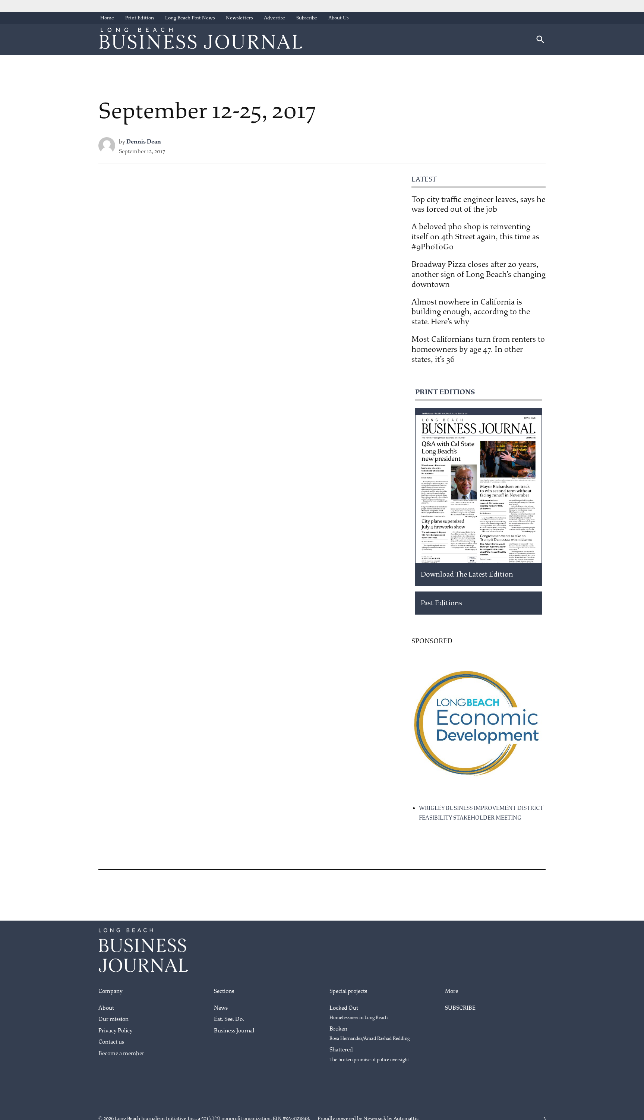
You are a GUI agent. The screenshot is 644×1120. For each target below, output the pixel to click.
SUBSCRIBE (460, 1008)
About (106, 1008)
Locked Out (358, 1012)
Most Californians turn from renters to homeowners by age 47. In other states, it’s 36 (478, 349)
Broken (369, 1033)
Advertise (274, 18)
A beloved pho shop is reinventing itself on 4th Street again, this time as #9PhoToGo (475, 237)
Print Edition (139, 18)
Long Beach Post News (190, 18)
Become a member (121, 1053)
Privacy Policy (115, 1030)
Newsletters (239, 18)
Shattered (369, 1054)
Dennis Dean (143, 141)
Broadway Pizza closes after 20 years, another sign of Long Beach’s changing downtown (478, 274)
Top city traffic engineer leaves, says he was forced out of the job (478, 204)
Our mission (113, 1019)
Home (107, 18)
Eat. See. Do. (229, 1019)
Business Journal (234, 1030)
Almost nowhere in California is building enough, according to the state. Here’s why (470, 312)
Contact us (111, 1041)
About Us (338, 18)
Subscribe (306, 18)
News (221, 1008)
